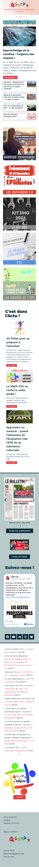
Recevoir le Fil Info (11, 823)
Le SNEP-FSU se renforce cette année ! (17, 390)
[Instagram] (25, 636)
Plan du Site (9, 857)
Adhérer (7, 820)
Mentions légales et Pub (14, 854)
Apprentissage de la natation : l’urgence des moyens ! (18, 54)
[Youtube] (13, 636)
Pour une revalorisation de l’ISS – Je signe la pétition (13, 107)
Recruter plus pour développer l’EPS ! (11, 115)
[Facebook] (7, 636)
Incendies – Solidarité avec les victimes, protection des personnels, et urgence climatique (14, 85)
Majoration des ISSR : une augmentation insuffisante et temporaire (16, 692)
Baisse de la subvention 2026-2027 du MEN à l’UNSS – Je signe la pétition (14, 97)
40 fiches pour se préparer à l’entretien (17, 342)
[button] (5, 500)
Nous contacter (10, 817)
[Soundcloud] (19, 636)
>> (19, 754)
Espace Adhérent (11, 832)
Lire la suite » (10, 77)
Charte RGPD (9, 850)
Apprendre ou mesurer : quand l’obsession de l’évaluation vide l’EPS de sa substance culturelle (17, 439)
